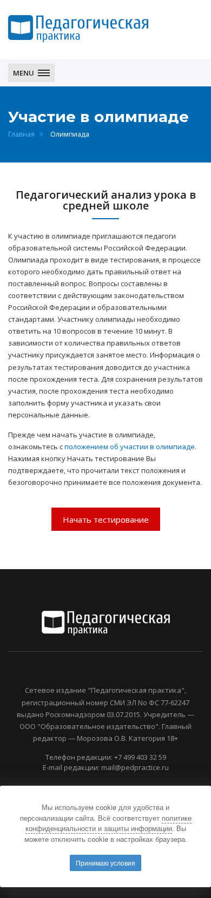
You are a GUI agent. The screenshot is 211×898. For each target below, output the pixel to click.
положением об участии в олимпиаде (129, 446)
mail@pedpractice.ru (135, 767)
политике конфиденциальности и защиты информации (108, 823)
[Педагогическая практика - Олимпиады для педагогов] (78, 28)
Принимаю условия (105, 862)
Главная (21, 134)
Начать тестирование (106, 519)
